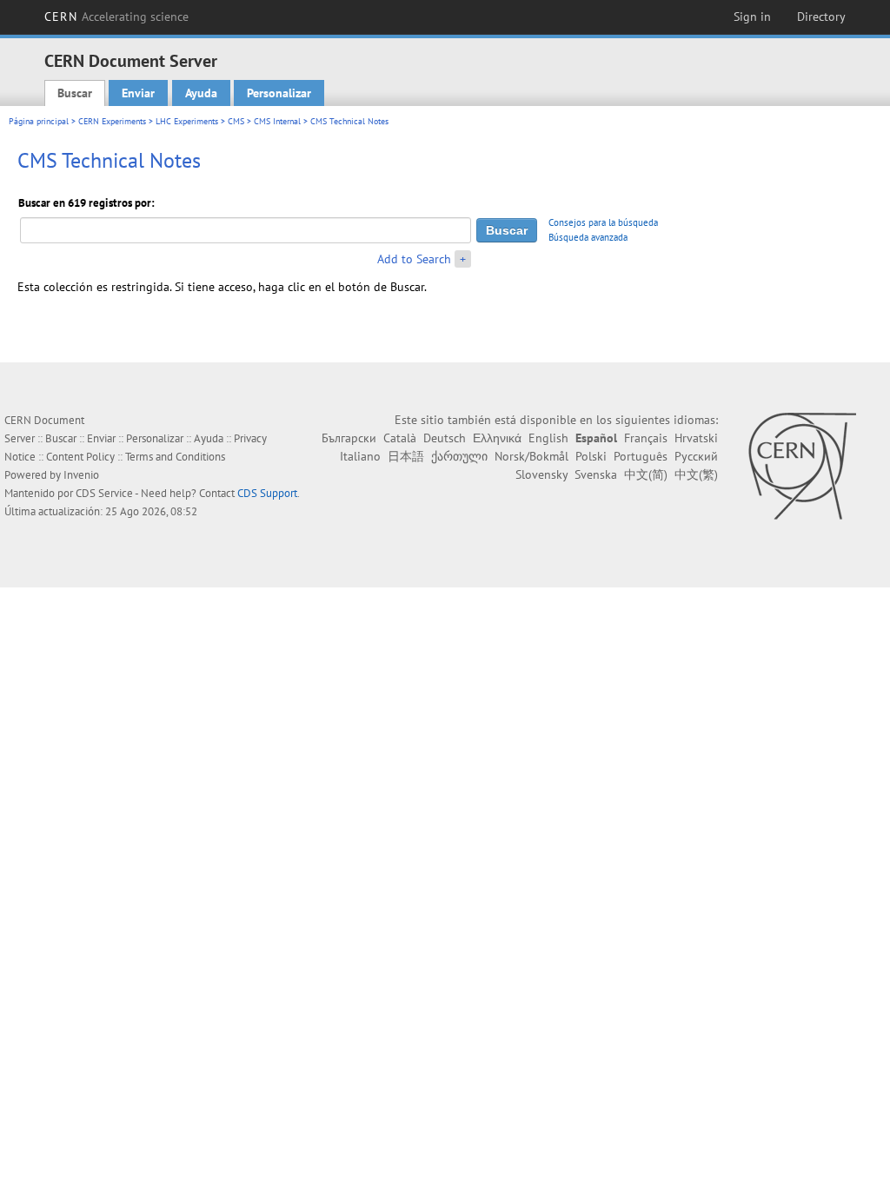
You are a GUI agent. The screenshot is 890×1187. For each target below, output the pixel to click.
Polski (591, 456)
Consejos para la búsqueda (603, 222)
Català (399, 438)
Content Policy (80, 456)
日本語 (406, 456)
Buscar (74, 93)
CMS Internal (277, 121)
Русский (696, 456)
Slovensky (541, 474)
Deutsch (444, 438)
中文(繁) (696, 474)
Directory (821, 16)
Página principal (39, 121)
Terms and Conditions (175, 456)
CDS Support (267, 493)
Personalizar (279, 93)
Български (349, 438)
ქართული (459, 456)
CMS (236, 121)
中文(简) (646, 474)
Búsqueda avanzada (588, 237)
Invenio (81, 475)
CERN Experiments (112, 121)
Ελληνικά (497, 438)
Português (641, 456)
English (548, 438)
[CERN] (802, 466)
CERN (116, 16)
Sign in (752, 16)
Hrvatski (696, 438)
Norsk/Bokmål (531, 456)
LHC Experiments (187, 121)
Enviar (138, 93)
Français (646, 438)
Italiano (360, 456)
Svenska (596, 474)
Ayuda (201, 93)
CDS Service (104, 493)
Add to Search (414, 259)
